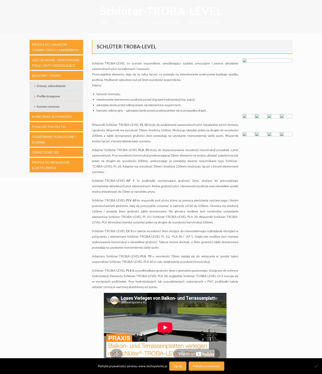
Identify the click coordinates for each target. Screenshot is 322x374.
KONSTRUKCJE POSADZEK (52, 116)
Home (105, 22)
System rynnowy (48, 106)
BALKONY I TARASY (46, 75)
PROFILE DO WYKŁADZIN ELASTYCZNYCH (50, 165)
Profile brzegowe (48, 96)
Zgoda (178, 366)
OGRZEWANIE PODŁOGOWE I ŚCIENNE (54, 139)
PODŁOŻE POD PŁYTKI (49, 126)
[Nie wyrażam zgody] (316, 366)
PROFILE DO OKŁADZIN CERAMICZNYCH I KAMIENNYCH (55, 47)
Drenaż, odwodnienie (165, 22)
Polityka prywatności (206, 366)
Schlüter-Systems (129, 22)
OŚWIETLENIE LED (45, 152)
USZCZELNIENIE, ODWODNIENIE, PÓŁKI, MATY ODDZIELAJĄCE (56, 62)
